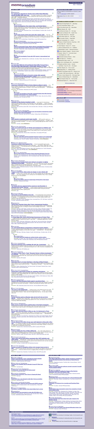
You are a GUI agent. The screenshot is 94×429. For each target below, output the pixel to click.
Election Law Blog (60, 403)
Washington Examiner (26, 19)
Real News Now (18, 19)
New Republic (66, 374)
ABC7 (27, 106)
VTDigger (40, 238)
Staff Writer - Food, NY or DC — (67, 65)
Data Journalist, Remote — (66, 38)
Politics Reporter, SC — (66, 67)
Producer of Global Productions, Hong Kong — (68, 42)
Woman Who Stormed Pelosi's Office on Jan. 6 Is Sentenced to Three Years (30, 312)
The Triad (21, 53)
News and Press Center (21, 106)
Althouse (65, 408)
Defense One (15, 209)
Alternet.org (21, 180)
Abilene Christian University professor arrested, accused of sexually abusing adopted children (65, 367)
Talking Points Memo (40, 334)
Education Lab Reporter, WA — (67, 32)
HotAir (24, 371)
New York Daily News (37, 21)
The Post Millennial (25, 20)
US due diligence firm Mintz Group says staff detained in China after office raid (31, 322)
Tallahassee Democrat (23, 79)
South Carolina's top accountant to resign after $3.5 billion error (26, 392)
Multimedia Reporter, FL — (67, 80)
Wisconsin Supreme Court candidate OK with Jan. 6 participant (28, 244)
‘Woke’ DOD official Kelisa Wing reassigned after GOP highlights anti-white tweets (30, 339)
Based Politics (67, 385)
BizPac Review (41, 166)
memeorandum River (61, 90)
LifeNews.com (26, 248)
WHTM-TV (48, 316)
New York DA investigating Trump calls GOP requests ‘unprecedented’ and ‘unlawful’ (32, 57)
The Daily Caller (43, 20)
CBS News (17, 92)
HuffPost (33, 69)
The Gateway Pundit (35, 155)
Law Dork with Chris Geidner (24, 382)
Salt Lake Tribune (25, 110)
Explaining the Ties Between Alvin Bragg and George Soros (28, 42)
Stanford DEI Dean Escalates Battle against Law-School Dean (28, 281)
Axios (20, 58)
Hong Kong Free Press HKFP (29, 326)
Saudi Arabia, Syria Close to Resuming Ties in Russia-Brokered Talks (65, 377)
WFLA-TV (46, 70)
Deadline (47, 209)
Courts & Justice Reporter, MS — (69, 75)
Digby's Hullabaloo (39, 69)
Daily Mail (22, 73)
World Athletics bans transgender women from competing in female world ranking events (65, 389)
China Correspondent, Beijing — (66, 25)
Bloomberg (21, 89)
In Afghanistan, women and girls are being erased (23, 370)
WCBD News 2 (45, 114)
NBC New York (34, 19)
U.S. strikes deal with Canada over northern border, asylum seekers (30, 237)
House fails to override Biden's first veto (22, 194)
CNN (16, 33)
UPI (20, 39)
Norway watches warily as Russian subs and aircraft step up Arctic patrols (29, 297)
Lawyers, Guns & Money (29, 70)
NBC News (32, 20)
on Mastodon (67, 101)
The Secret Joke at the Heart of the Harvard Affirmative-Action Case (65, 407)
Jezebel (24, 257)
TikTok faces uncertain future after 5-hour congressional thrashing (29, 204)
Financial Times (44, 266)
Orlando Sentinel (23, 384)
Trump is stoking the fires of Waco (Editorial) (23, 330)
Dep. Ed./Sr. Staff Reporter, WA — (68, 62)
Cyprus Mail (18, 222)
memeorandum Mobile (62, 92)
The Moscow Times (32, 351)
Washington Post (16, 12)
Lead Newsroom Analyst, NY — (67, 31)
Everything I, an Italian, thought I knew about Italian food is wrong (27, 389)
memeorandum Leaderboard (63, 94)
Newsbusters (14, 210)
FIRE (18, 285)
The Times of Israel (31, 266)
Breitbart (16, 20)
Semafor (28, 208)
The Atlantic (21, 288)
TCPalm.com (45, 106)
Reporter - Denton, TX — (67, 53)
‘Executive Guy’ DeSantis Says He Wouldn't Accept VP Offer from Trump (27, 365)
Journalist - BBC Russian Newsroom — (68, 73)
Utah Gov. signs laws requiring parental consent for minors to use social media (33, 136)
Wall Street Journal (22, 142)
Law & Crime (24, 223)
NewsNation (23, 210)
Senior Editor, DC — (64, 58)
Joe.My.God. (49, 20)
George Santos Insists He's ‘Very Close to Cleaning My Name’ (26, 374)
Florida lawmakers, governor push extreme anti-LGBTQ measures (27, 383)
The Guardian (19, 18)
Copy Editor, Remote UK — (66, 34)
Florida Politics (31, 39)
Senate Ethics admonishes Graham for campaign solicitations (28, 271)
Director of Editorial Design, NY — (68, 76)
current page (63, 13)
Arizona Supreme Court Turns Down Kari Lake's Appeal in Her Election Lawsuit (64, 399)
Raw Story (18, 59)
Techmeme (54, 414)
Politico (19, 20)
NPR (16, 55)
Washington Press (31, 48)
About (74, 4)
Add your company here (70, 83)
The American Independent (59, 373)
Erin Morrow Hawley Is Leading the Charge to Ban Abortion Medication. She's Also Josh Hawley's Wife (63, 371)
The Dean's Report (27, 334)
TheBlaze (27, 138)
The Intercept (20, 251)
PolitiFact (21, 43)
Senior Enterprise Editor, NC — (67, 78)
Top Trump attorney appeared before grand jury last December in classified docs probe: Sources (29, 186)
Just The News (36, 211)
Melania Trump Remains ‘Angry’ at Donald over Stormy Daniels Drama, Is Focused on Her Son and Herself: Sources (26, 359)
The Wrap (18, 123)
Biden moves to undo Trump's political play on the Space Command (29, 304)
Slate (18, 63)
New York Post (43, 18)
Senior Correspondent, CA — (66, 40)
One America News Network (46, 210)
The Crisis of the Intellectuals (19, 289)
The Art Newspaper (38, 70)
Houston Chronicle (16, 329)
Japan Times (74, 394)
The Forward (38, 266)
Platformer (19, 208)
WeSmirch (54, 420)
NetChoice (37, 138)
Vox (30, 210)
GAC (25, 238)
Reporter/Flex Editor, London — (65, 60)
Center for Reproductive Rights (55, 374)
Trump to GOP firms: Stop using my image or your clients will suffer (29, 172)
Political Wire (21, 48)
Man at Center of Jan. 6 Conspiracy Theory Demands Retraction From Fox (31, 153)
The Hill (48, 30)
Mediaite (15, 155)
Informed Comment (30, 95)
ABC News (15, 184)
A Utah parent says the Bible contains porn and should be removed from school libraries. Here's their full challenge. (33, 112)
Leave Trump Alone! (19, 52)
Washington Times (27, 30)
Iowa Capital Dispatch (37, 209)
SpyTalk (43, 326)
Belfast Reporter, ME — (64, 29)
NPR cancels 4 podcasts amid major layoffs (24, 119)
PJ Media (63, 401)
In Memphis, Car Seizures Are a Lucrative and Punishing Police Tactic (64, 384)
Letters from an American (26, 21)
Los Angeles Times (19, 236)
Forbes (39, 95)
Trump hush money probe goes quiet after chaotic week (29, 34)
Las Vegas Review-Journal (27, 18)
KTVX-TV (47, 137)
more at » (25, 123)
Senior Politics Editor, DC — (66, 36)
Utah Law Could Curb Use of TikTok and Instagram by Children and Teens (31, 128)
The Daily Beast (37, 18)
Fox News (37, 58)
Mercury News (27, 132)
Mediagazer (54, 417)
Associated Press (42, 39)
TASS (29, 96)
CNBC (35, 43)
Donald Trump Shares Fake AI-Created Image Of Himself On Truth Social (31, 179)
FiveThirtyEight (19, 31)
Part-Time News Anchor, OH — (67, 27)
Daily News (21, 209)
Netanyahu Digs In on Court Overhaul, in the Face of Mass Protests (29, 262)
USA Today (45, 199)
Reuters (12, 149)
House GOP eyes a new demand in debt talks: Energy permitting (26, 379)
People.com (20, 357)
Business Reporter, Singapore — (68, 51)
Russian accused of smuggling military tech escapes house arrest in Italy (30, 347)
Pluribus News (37, 114)
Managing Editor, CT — (66, 69)
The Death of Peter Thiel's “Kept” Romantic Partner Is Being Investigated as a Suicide (31, 253)
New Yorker (61, 406)
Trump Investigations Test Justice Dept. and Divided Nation (30, 26)
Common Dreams (48, 19)
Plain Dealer (38, 210)
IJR (51, 30)
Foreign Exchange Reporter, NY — (67, 23)
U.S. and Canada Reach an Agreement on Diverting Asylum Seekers (29, 227)
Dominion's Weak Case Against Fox (21, 144)
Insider (12, 21)
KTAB (57, 365)
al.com (36, 39)
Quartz (27, 180)
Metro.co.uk (37, 20)
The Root (60, 385)
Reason (44, 69)
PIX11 (48, 18)
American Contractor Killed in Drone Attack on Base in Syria (29, 85)
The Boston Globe (48, 166)
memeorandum (60, 88)
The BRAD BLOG (57, 401)
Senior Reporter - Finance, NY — (66, 45)
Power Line (56, 408)
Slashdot (31, 138)
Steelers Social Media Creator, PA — (69, 71)
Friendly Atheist (21, 70)
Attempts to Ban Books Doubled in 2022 (23, 102)
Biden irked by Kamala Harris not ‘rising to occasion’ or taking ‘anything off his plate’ (29, 162)
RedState (70, 391)
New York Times (41, 19)
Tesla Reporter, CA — (64, 54)
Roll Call (33, 210)
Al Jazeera (34, 89)
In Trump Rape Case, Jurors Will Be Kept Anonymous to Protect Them (30, 217)
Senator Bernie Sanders (55, 357)
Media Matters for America (25, 148)
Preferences (79, 4)
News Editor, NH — (65, 43)
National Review (18, 21)
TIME (48, 334)
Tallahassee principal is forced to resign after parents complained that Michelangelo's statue (29, 75)
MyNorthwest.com (17, 96)
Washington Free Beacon (22, 211)
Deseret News (33, 132)
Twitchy (19, 155)
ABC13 (49, 95)
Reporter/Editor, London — (68, 49)
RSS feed (67, 100)
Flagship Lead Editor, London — (66, 64)
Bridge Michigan (68, 373)
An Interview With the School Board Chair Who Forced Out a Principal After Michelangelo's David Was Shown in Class (29, 65)
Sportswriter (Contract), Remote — (66, 56)
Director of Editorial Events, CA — (67, 47)
